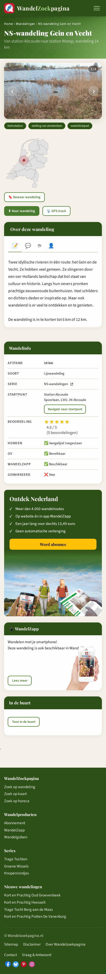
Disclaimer (32, 944)
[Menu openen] (97, 8)
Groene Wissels (16, 866)
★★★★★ (57, 422)
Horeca (39, 246)
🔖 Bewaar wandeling (24, 197)
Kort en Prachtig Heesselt (25, 902)
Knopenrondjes (16, 873)
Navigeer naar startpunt (65, 409)
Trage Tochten (15, 859)
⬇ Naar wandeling (21, 211)
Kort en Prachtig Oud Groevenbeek (32, 895)
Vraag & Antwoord (36, 955)
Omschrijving (14, 246)
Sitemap (11, 944)
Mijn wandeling (51, 246)
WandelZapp (14, 830)
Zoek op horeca (16, 801)
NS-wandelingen (56, 384)
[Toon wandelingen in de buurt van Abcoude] (24, 160)
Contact (10, 955)
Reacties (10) (27, 246)
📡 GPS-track (56, 211)
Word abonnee (53, 544)
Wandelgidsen (15, 837)
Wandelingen (25, 24)
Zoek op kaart (15, 794)
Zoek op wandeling (19, 787)
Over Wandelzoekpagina (65, 944)
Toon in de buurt (24, 721)
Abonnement (14, 823)
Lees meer (20, 680)
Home (8, 24)
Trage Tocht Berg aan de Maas (28, 909)
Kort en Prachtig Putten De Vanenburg (35, 916)
